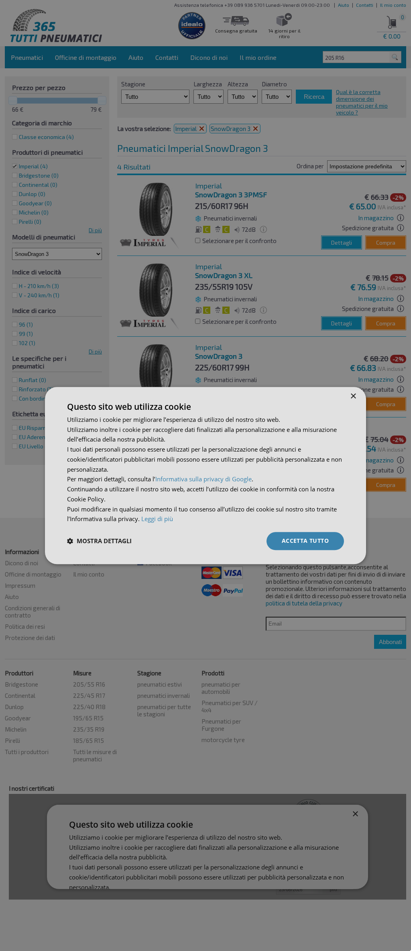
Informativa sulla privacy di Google (203, 479)
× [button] (353, 396)
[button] (99, 541)
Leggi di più (157, 519)
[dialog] (205, 475)
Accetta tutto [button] (305, 540)
